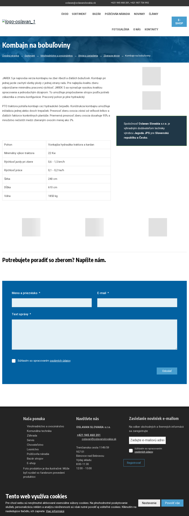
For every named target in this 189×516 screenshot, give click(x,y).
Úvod (64, 13)
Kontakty (151, 29)
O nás (137, 29)
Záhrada (32, 435)
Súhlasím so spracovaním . (44, 360)
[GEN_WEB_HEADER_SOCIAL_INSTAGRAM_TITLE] (185, 3)
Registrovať (134, 462)
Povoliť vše (172, 503)
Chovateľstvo (35, 444)
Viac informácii (55, 511)
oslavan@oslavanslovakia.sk (99, 439)
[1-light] (31, 227)
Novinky (139, 13)
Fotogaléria (120, 29)
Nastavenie (149, 503)
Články (153, 13)
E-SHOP (179, 21)
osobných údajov (60, 360)
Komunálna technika (39, 431)
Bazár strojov (35, 458)
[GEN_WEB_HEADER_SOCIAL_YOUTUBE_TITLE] (180, 3)
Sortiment (79, 13)
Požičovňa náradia (117, 13)
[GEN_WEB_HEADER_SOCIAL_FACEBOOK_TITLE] (174, 3)
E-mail (103, 293)
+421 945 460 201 (89, 435)
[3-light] (158, 227)
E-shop (31, 463)
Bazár (96, 13)
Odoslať (167, 371)
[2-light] (94, 227)
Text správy (21, 314)
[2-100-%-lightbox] (151, 100)
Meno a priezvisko (26, 293)
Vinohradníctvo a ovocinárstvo (45, 426)
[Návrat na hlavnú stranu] (27, 21)
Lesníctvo (33, 449)
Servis (30, 440)
